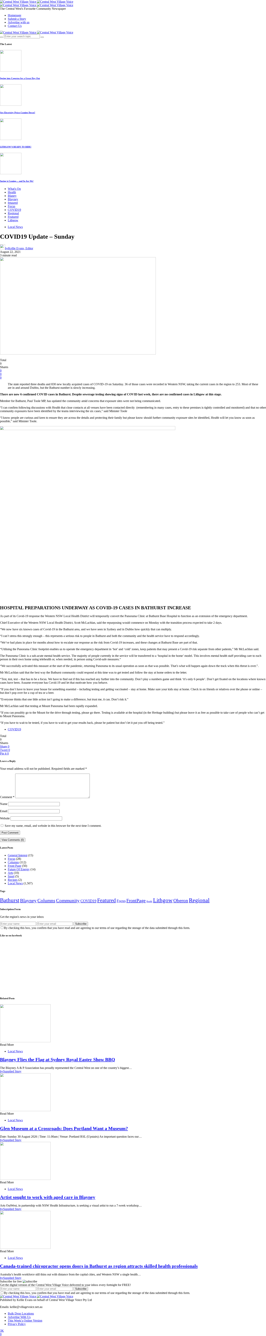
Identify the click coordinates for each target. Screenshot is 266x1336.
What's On (14, 188)
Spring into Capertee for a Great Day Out (20, 78)
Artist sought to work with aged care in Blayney (47, 1197)
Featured (13, 216)
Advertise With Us (19, 1317)
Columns (13, 862)
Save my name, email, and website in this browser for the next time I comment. (53, 825)
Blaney (12, 195)
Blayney (13, 199)
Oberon (180, 900)
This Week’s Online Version (25, 1320)
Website (5, 818)
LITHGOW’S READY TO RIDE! (15, 147)
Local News (15, 227)
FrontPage (136, 900)
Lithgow (13, 220)
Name (3, 804)
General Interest (17, 855)
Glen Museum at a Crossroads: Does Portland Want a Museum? (64, 1128)
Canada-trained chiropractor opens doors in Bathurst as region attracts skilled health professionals (99, 1266)
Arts (10, 872)
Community (68, 900)
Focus (11, 206)
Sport (11, 876)
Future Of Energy (19, 869)
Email (3, 811)
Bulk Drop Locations (21, 1313)
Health (12, 192)
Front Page (14, 865)
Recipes (13, 879)
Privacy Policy (17, 1324)
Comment (7, 797)
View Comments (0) (13, 839)
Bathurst (9, 900)
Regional (13, 213)
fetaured (13, 202)
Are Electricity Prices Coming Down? (17, 112)
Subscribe (80, 923)
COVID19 (14, 209)
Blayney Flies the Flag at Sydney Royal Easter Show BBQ (57, 1059)
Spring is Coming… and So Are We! (16, 181)
